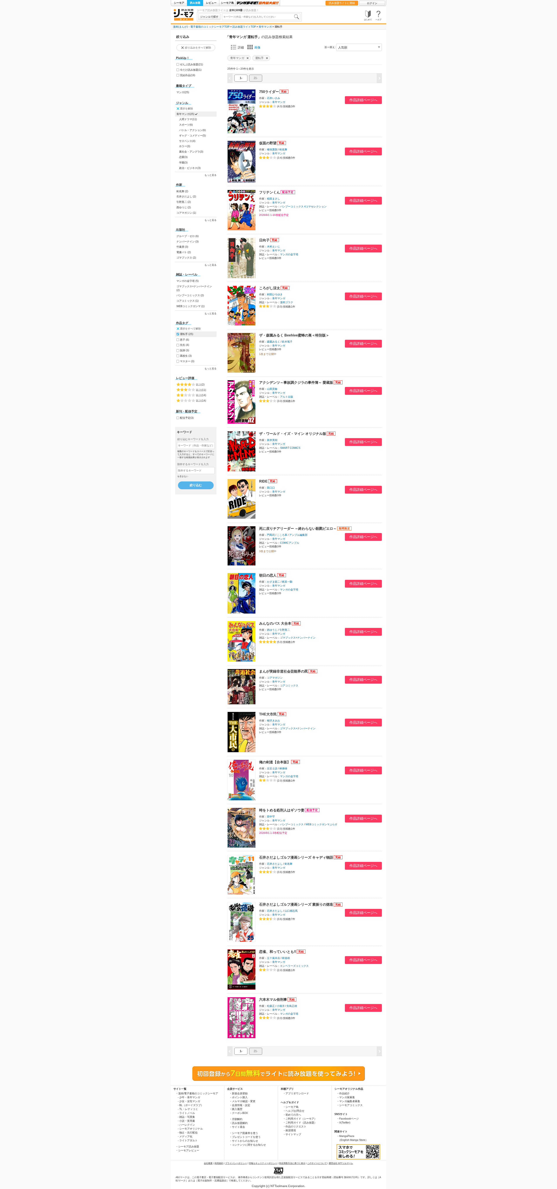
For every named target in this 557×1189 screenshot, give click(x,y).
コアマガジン (275, 677)
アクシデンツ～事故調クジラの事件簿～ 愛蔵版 (296, 382)
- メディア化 (185, 1136)
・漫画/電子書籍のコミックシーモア (197, 1093)
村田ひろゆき (275, 294)
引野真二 (284, 629)
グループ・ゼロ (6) (187, 236)
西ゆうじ (272, 629)
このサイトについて (317, 1163)
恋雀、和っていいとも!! (277, 952)
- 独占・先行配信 (188, 1132)
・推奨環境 (289, 1130)
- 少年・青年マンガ (189, 1097)
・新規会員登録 (238, 1093)
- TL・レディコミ (188, 1109)
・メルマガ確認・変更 (242, 1101)
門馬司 (271, 534)
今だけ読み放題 (190, 69)
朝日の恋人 (268, 575)
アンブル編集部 (298, 534)
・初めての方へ (292, 1114)
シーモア (179, 2)
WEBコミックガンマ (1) (190, 306)
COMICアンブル (289, 542)
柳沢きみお (273, 720)
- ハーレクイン (186, 1124)
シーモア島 (227, 2)
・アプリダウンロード (296, 1093)
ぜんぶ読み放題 (191, 64)
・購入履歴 (235, 1109)
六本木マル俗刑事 (273, 999)
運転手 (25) (186, 334)
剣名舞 (283, 149)
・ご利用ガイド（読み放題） (300, 1122)
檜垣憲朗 (272, 149)
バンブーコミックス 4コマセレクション (303, 206)
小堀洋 (281, 1005)
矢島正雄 (292, 1005)
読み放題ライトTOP (244, 26)
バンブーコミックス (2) (190, 295)
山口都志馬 (291, 910)
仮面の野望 (268, 143)
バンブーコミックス (292, 824)
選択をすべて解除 (190, 328)
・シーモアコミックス (350, 1105)
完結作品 (187, 75)
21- (256, 78)
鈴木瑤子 (287, 341)
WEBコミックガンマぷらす (321, 824)
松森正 (271, 1005)
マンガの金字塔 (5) (187, 281)
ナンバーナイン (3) (187, 241)
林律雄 (283, 768)
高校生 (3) (186, 355)
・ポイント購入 (238, 1097)
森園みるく (273, 341)
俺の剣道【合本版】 (274, 762)
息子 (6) (184, 339)
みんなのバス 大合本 (275, 623)
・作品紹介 (343, 1093)
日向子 (264, 240)
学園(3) (183, 162)
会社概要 (208, 1163)
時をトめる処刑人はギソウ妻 (281, 810)
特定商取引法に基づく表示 (292, 1163)
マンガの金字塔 (289, 254)
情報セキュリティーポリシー (263, 1163)
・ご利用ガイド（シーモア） (300, 1118)
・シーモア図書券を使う (243, 1133)
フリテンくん (269, 192)
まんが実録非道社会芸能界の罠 (283, 671)
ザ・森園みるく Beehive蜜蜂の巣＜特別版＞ (294, 335)
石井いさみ (273, 98)
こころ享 (282, 534)
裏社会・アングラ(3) (191, 151)
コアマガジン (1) (186, 212)
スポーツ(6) (186, 124)
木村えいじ (273, 246)
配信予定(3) (187, 417)
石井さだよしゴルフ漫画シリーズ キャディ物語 (296, 857)
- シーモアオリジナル (190, 1128)
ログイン (372, 3)
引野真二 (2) (183, 201)
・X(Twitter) (343, 1122)
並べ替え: (330, 47)
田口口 (271, 487)
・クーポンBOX (238, 1113)
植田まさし (273, 198)
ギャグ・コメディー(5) (192, 135)
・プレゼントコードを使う (245, 1137)
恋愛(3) (183, 157)
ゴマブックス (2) (186, 257)
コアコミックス (289, 685)
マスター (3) (187, 361)
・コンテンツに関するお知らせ (247, 1144)
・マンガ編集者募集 (348, 1101)
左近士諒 (272, 768)
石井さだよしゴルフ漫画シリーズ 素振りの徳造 (296, 904)
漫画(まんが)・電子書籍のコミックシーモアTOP (201, 26)
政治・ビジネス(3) (190, 168)
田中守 (271, 816)
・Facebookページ (348, 1118)
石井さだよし (275, 863)
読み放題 (195, 2)
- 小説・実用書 (186, 1120)
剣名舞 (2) (182, 191)
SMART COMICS (290, 447)
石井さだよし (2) (186, 196)
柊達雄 (286, 958)
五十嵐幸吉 (273, 958)
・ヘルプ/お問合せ (293, 1110)
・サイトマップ (292, 1134)
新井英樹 (272, 440)
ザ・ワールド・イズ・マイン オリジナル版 (292, 434)
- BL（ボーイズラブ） (190, 1105)
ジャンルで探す (209, 16)
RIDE (263, 481)
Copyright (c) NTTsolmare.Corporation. (278, 1186)
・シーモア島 (291, 1106)
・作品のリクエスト (294, 1126)
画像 (257, 47)
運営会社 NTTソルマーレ (341, 1163)
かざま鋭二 (273, 581)
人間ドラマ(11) (188, 119)
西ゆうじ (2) (183, 207)
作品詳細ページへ (363, 100)
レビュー (211, 2)
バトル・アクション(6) (192, 130)
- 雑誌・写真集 (186, 1116)
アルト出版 (286, 396)
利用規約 (219, 1163)
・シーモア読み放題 (187, 1146)
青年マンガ (265, 26)
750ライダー (269, 92)
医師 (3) (184, 350)
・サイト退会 (237, 1126)
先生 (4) (184, 344)
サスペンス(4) (187, 141)
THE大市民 (268, 714)
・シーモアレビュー (187, 1150)
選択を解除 (186, 108)
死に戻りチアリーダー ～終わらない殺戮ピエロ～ (298, 528)
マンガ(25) (182, 92)
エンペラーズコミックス (294, 965)
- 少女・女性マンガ (189, 1101)
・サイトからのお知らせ (243, 1140)
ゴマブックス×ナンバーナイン (297, 637)
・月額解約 (235, 1119)
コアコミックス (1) (187, 300)
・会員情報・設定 (239, 1105)
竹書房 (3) (182, 246)
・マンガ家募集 (346, 1097)
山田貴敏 (272, 388)
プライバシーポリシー (236, 1163)
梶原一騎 (287, 581)
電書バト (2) (183, 252)
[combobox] (261, 16)
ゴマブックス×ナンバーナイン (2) (194, 288)
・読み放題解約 (238, 1123)
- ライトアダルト (188, 1140)
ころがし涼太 (269, 288)
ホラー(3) (184, 146)
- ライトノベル (186, 1113)
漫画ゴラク (286, 302)
